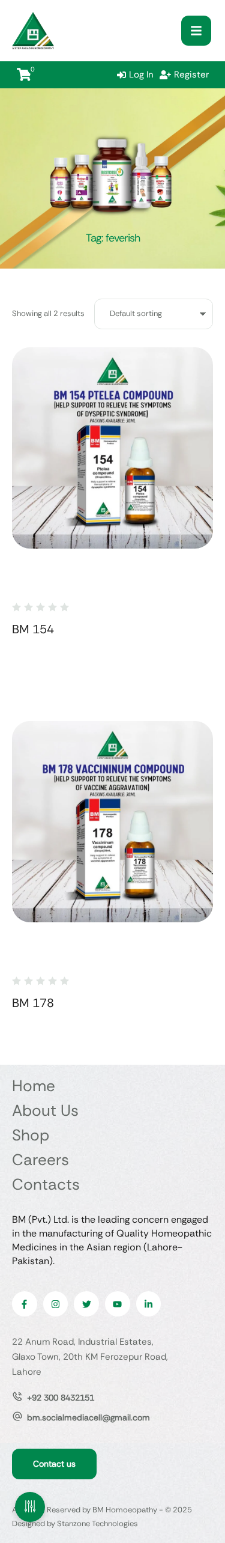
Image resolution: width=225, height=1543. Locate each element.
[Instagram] (55, 1303)
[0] (24, 74)
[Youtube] (117, 1303)
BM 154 (33, 629)
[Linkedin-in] (148, 1303)
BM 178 (33, 1003)
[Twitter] (86, 1303)
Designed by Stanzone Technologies (75, 1523)
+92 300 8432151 (60, 1397)
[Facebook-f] (24, 1303)
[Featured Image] (112, 448)
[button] (196, 31)
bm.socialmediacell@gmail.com (88, 1417)
